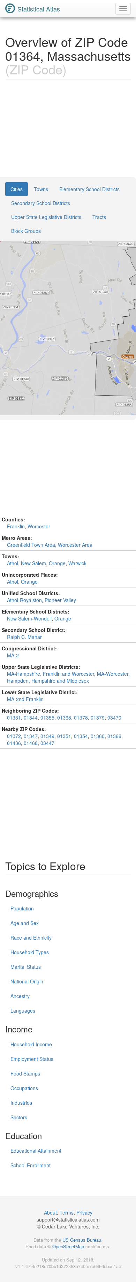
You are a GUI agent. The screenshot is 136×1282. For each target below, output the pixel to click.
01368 (64, 717)
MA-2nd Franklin (25, 699)
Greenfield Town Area (31, 544)
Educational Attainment (35, 1150)
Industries (21, 1102)
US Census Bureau (81, 1239)
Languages (22, 1010)
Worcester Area (75, 544)
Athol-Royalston (24, 600)
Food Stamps (25, 1073)
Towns (41, 189)
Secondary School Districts (40, 203)
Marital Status (25, 966)
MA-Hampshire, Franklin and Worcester (50, 673)
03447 (47, 742)
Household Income (31, 1044)
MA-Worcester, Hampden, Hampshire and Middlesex (68, 677)
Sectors (18, 1117)
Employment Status (31, 1058)
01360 (98, 735)
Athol (12, 563)
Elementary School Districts (89, 189)
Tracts (99, 216)
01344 (31, 717)
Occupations (24, 1088)
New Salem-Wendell (29, 618)
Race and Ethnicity (31, 937)
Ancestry (20, 995)
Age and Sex (24, 922)
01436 (14, 742)
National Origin (26, 981)
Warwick (77, 563)
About (50, 1212)
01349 (47, 735)
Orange (57, 563)
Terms (67, 1212)
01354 (81, 735)
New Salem (33, 563)
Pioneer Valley (60, 600)
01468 (31, 742)
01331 (14, 717)
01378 (81, 717)
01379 (98, 717)
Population (22, 908)
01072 (14, 735)
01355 (47, 717)
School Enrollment (30, 1165)
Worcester (39, 526)
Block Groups (26, 230)
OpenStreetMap (68, 1246)
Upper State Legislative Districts (46, 216)
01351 (64, 735)
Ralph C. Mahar (24, 636)
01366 (114, 735)
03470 (114, 717)
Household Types (29, 952)
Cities (16, 189)
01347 (31, 735)
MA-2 (13, 655)
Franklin (16, 526)
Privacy (84, 1212)
